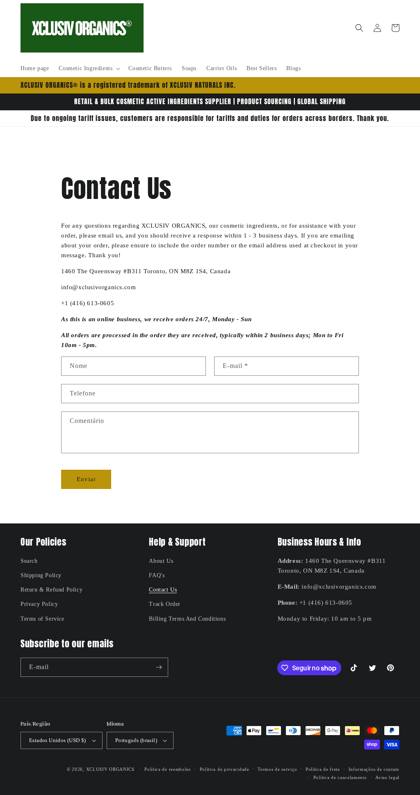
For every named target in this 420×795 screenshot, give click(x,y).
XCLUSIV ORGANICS (110, 769)
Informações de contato (374, 769)
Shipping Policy (41, 575)
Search (29, 561)
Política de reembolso (167, 769)
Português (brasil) (136, 740)
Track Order (164, 604)
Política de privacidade (224, 769)
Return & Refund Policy (51, 590)
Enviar (86, 479)
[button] (88, 68)
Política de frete (323, 769)
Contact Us (163, 590)
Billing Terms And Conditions (187, 619)
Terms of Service (42, 619)
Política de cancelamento (340, 777)
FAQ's (156, 575)
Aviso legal (387, 777)
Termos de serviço (277, 769)
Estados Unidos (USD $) (57, 740)
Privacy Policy (39, 604)
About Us (161, 561)
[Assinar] (159, 667)
